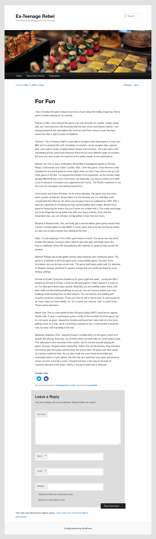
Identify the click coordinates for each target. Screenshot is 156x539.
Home (19, 75)
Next (137, 85)
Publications (54, 75)
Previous (127, 85)
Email (41, 470)
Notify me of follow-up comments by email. (56, 494)
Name (41, 456)
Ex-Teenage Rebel (35, 16)
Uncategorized (61, 385)
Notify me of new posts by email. (52, 499)
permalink (93, 385)
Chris (41, 85)
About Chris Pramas (35, 75)
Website (40, 486)
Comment (41, 414)
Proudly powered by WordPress (78, 528)
